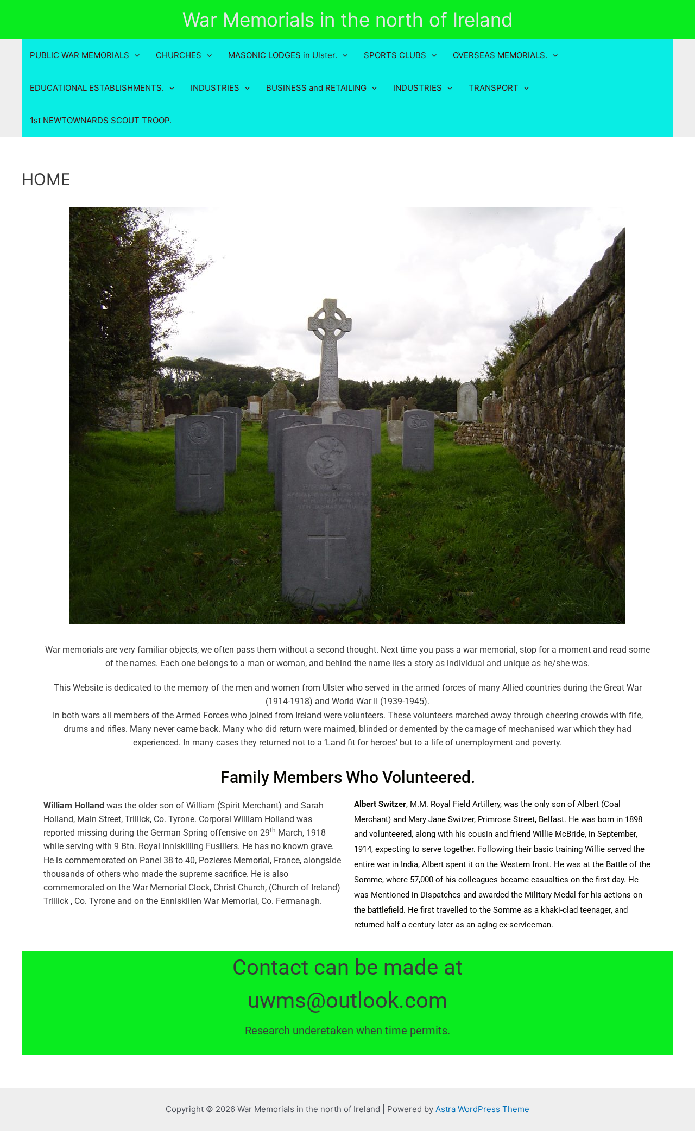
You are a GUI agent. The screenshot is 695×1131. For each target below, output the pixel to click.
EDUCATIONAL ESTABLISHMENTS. (97, 88)
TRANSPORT (494, 88)
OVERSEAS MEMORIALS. (500, 55)
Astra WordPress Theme (482, 1109)
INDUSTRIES (215, 88)
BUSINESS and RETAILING (316, 88)
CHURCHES (178, 55)
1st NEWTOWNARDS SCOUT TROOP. (101, 120)
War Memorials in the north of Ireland (347, 19)
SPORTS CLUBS (395, 55)
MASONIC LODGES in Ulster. (282, 55)
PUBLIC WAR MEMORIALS (79, 55)
